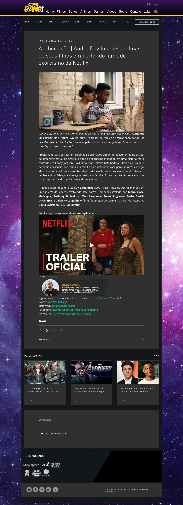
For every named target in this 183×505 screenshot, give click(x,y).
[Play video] (91, 245)
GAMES (78, 22)
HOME (26, 22)
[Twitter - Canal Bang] (48, 489)
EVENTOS (102, 22)
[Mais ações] (142, 41)
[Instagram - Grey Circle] (42, 489)
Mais (113, 22)
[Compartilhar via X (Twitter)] (47, 330)
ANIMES (89, 22)
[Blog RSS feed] (55, 490)
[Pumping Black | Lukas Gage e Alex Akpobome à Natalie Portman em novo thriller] (138, 372)
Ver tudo (155, 355)
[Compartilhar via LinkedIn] (54, 330)
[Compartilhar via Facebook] (40, 330)
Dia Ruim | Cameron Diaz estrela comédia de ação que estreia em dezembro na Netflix (45, 390)
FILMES (51, 22)
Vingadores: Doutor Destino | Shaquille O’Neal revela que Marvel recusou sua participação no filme (89, 390)
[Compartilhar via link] (61, 330)
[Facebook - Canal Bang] (35, 489)
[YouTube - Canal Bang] (29, 489)
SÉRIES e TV (64, 22)
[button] (156, 10)
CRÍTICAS (38, 22)
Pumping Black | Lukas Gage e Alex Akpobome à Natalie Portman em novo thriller (137, 390)
